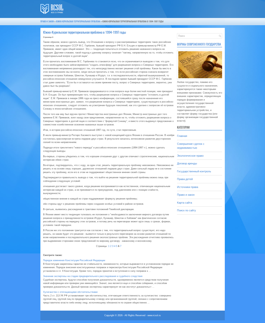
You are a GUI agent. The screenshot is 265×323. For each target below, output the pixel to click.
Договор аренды (187, 163)
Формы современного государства (199, 44)
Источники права (187, 186)
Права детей (185, 179)
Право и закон (47, 21)
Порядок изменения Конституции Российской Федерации (74, 260)
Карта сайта (184, 202)
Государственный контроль (194, 171)
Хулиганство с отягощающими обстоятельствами (70, 292)
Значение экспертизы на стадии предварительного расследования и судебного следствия (92, 276)
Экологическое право (190, 155)
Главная (182, 135)
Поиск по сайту (186, 210)
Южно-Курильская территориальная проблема (78, 21)
